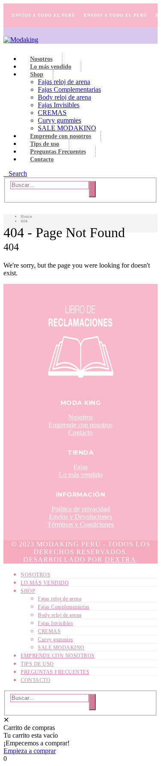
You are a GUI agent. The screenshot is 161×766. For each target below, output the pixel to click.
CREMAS (52, 112)
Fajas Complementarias (69, 89)
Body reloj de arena (64, 97)
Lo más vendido (50, 66)
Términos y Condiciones (80, 524)
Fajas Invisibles (58, 105)
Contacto (42, 159)
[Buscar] (92, 189)
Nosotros (41, 59)
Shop (36, 74)
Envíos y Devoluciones (80, 516)
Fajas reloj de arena (64, 81)
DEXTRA (120, 559)
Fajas (80, 466)
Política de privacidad (81, 509)
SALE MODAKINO (67, 128)
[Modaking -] (20, 39)
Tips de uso (44, 144)
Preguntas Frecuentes (58, 151)
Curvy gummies (59, 120)
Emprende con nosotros (60, 136)
